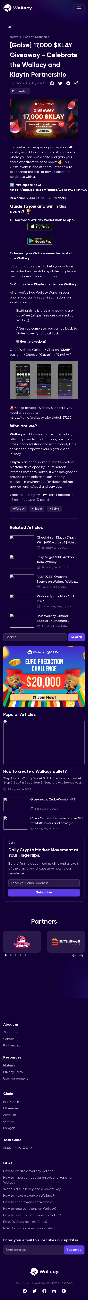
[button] (5, 955)
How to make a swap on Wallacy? (28, 1195)
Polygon (9, 1128)
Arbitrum (9, 1115)
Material (9, 1065)
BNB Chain (11, 1102)
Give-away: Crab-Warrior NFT (52, 799)
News (14, 37)
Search (76, 637)
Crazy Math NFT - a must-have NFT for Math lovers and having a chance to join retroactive (57, 823)
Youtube (28, 500)
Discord (43, 500)
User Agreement (15, 1078)
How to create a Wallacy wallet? (35, 772)
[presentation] (74, 955)
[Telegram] (24, 1291)
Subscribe (44, 892)
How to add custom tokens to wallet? (32, 1215)
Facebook (64, 495)
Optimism (10, 1121)
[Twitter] (34, 1291)
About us (10, 1032)
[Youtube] (64, 1291)
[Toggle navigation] (79, 8)
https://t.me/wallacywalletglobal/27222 (40, 417)
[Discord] (54, 1291)
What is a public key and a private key (32, 1189)
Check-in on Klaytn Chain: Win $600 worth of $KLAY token (56, 542)
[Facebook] (44, 1291)
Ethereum (10, 1108)
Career (8, 1039)
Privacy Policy (13, 1072)
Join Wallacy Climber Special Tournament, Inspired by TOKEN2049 (54, 621)
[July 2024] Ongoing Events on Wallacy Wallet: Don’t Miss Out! (56, 581)
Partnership (11, 1045)
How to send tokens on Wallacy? (28, 1202)
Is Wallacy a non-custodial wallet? (29, 1228)
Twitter (47, 495)
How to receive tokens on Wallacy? (30, 1209)
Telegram (33, 495)
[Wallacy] (17, 8)
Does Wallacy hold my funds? (25, 1222)
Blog (14, 500)
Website (16, 495)
